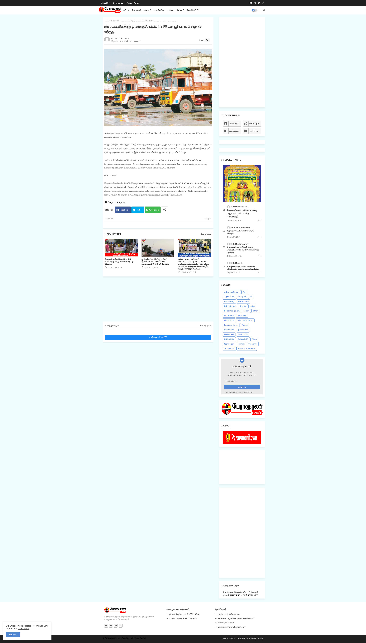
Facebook (124, 210)
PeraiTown (241, 315)
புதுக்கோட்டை (159, 10)
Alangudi (242, 296)
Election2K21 (243, 301)
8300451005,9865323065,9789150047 (236, 618)
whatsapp (254, 123)
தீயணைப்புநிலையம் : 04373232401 (184, 614)
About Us (105, 3)
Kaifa (252, 306)
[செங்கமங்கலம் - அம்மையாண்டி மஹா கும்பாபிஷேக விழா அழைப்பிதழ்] (242, 183)
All (251, 296)
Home (225, 638)
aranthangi (229, 301)
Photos (245, 325)
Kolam (246, 311)
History (243, 306)
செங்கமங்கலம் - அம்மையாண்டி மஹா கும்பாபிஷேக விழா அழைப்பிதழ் (242, 213)
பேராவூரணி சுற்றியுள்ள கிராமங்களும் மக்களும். (240, 232)
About (232, 638)
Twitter (139, 210)
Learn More (23, 628)
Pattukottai (229, 315)
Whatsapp (154, 210)
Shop (254, 339)
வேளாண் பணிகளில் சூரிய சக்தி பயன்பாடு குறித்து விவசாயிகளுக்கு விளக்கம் (119, 261)
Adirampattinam (231, 292)
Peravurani (229, 320)
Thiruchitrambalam (246, 348)
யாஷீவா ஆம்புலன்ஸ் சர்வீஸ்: (229, 614)
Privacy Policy (133, 3)
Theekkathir (229, 348)
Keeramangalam (232, 311)
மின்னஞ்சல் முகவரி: (226, 622)
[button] (264, 10)
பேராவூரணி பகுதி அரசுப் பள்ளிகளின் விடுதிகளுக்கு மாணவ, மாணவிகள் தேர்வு (243, 267)
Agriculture (229, 296)
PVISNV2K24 (229, 339)
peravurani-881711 (245, 320)
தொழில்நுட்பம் (192, 10)
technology (229, 344)
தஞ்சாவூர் (147, 10)
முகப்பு (124, 10)
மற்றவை (171, 10)
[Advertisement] (160, 300)
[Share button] (164, 210)
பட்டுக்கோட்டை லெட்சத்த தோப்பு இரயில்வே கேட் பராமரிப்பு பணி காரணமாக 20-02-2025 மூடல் (155, 261)
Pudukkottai (229, 330)
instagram (234, 131)
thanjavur (115, 20)
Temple (241, 344)
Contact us (118, 3)
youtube (254, 131)
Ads (244, 292)
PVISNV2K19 (229, 334)
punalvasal (243, 330)
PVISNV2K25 (243, 339)
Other (255, 311)
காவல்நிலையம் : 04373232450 (183, 618)
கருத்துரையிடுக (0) (158, 337)
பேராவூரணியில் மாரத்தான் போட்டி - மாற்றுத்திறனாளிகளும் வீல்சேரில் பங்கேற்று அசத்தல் (243, 250)
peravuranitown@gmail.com (232, 627)
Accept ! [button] (13, 634)
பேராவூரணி (136, 10)
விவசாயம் (180, 10)
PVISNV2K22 (243, 334)
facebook (233, 123)
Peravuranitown (231, 325)
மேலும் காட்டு (206, 234)
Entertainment (230, 306)
